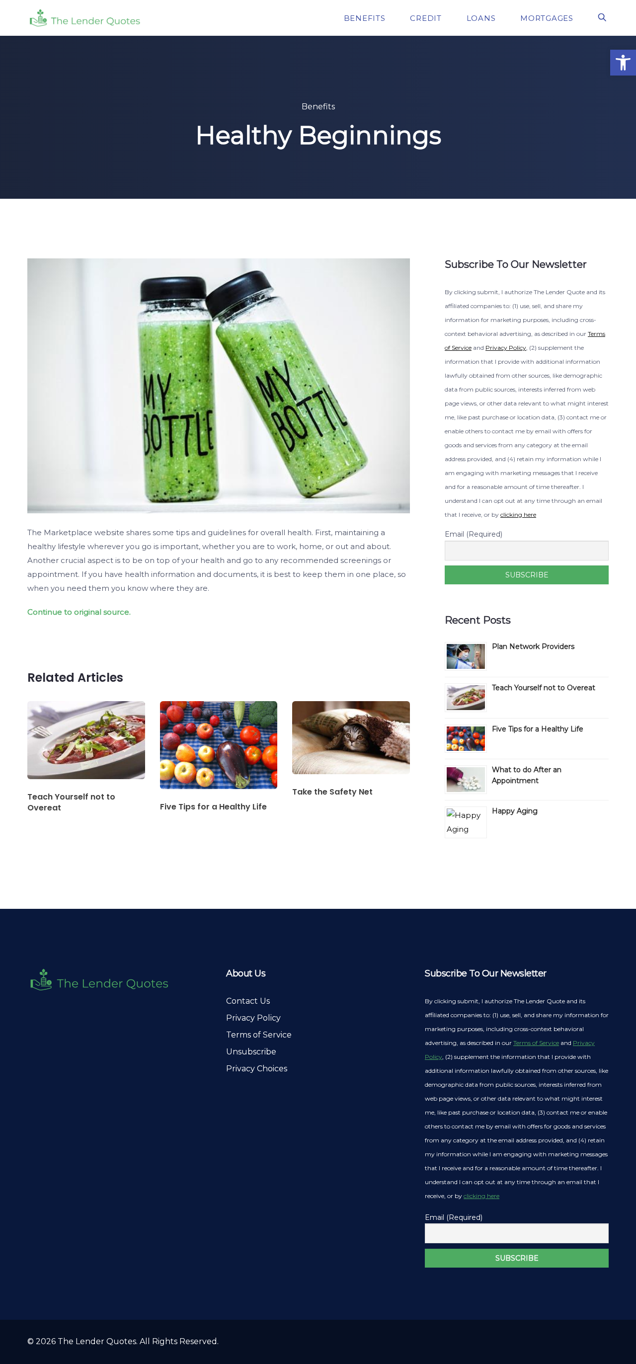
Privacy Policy (505, 347)
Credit (427, 18)
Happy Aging (515, 810)
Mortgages (548, 18)
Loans (482, 18)
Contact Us (248, 1001)
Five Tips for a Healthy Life (537, 728)
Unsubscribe (251, 1051)
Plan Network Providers (533, 646)
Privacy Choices (256, 1068)
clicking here (518, 514)
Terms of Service (259, 1035)
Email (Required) (473, 534)
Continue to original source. (79, 612)
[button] (623, 63)
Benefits (366, 18)
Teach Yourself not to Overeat (543, 687)
